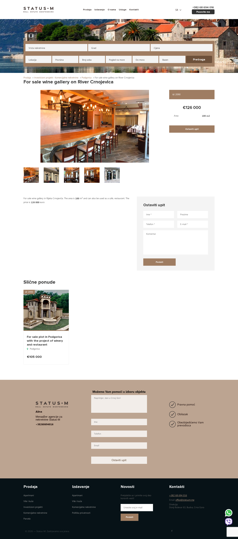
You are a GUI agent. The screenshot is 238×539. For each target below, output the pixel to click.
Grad (93, 48)
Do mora (140, 60)
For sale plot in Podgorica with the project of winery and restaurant (45, 340)
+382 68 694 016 (178, 495)
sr (176, 10)
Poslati (129, 517)
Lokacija (32, 60)
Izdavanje (99, 9)
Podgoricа (35, 348)
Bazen (165, 60)
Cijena (157, 48)
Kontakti (134, 9)
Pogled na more (117, 60)
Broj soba (86, 60)
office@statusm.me (185, 500)
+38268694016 (44, 424)
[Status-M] (38, 9)
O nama (112, 9)
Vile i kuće (28, 501)
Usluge (122, 9)
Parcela (26, 518)
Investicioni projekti (33, 507)
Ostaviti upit (192, 129)
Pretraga (199, 59)
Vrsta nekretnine (37, 48)
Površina (59, 60)
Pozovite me (203, 11)
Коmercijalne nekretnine (35, 513)
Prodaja (87, 9)
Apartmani (28, 495)
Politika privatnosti (81, 513)
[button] (95, 126)
